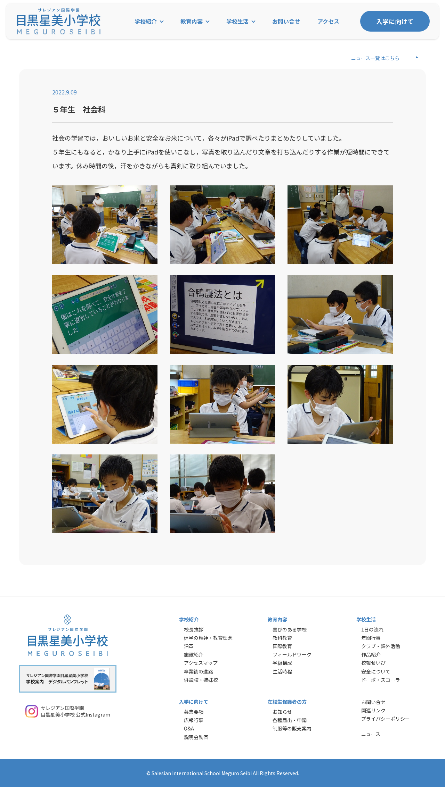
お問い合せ (286, 21)
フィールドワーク (292, 654)
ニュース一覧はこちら (375, 58)
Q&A (189, 728)
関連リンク (373, 710)
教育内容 (191, 21)
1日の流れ (372, 629)
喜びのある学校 (290, 629)
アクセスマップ (201, 662)
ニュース (370, 733)
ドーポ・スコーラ (380, 679)
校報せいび (373, 662)
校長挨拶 (193, 629)
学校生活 (237, 21)
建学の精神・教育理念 (208, 637)
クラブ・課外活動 (380, 646)
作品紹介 (371, 654)
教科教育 (282, 637)
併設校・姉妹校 (201, 679)
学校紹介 (146, 21)
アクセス (328, 21)
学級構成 (282, 662)
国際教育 (282, 646)
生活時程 (282, 671)
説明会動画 (196, 737)
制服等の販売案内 (292, 728)
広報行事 (193, 720)
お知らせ (282, 711)
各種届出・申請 (290, 720)
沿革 (189, 646)
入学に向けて (395, 21)
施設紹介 (193, 654)
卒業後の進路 (198, 671)
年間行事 (371, 637)
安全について (375, 671)
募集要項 (193, 711)
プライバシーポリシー (385, 718)
